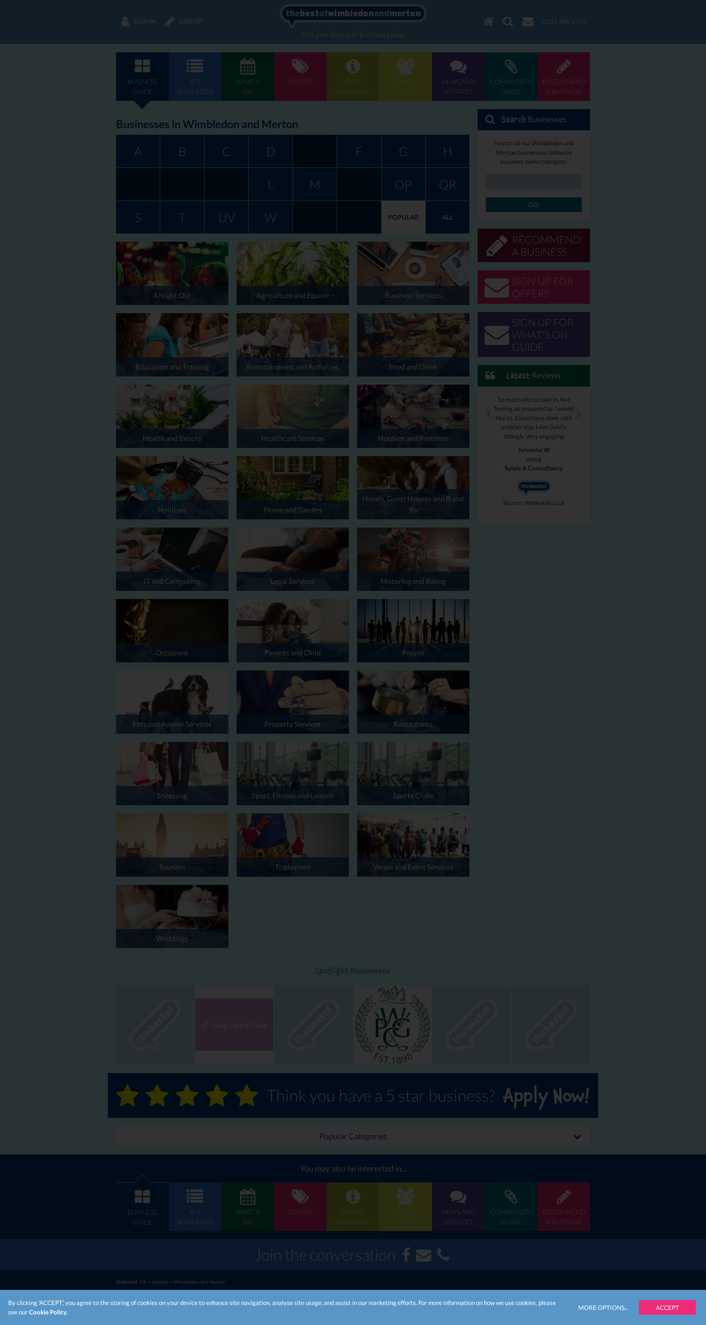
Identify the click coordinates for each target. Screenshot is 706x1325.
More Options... (603, 1307)
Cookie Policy (48, 1312)
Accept (667, 1307)
